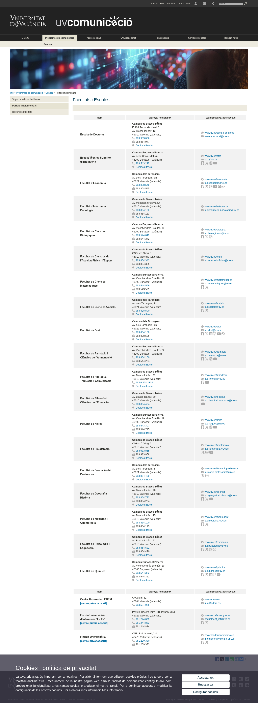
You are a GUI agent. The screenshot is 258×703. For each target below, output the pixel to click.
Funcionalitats (162, 38)
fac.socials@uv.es (214, 307)
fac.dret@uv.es (213, 330)
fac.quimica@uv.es (215, 571)
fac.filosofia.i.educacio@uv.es (221, 400)
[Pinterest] (219, 187)
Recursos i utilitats (22, 111)
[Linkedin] (210, 334)
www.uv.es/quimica (215, 567)
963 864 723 (143, 497)
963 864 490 (143, 476)
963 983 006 (143, 138)
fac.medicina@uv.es (216, 520)
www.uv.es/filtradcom (216, 375)
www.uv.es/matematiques (218, 280)
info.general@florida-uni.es (219, 638)
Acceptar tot (205, 677)
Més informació (112, 690)
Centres (48, 44)
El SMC (25, 38)
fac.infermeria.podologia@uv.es (222, 210)
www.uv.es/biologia (215, 229)
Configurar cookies (205, 692)
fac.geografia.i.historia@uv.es (221, 495)
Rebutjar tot (205, 684)
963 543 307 (143, 425)
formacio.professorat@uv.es (220, 472)
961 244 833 (143, 622)
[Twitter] (207, 163)
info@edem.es (213, 603)
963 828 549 (143, 185)
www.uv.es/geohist (215, 491)
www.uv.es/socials (214, 303)
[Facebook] (202, 163)
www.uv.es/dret (213, 326)
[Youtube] (215, 163)
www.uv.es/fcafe (213, 256)
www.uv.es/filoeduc (215, 396)
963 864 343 (143, 260)
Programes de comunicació (59, 38)
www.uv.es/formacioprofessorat (221, 468)
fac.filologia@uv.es (215, 378)
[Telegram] (218, 575)
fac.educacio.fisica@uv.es (219, 260)
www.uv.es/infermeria (216, 206)
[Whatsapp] (223, 187)
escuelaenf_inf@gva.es (217, 619)
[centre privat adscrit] (93, 603)
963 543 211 (142, 163)
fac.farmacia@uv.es (215, 355)
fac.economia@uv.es (216, 183)
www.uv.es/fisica (213, 420)
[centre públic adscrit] (93, 623)
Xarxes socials (94, 38)
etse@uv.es (211, 159)
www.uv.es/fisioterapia (217, 445)
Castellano (157, 3)
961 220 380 (143, 640)
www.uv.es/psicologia (216, 542)
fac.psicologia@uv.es (216, 545)
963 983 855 (143, 450)
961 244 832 (143, 619)
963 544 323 (143, 573)
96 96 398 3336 (144, 382)
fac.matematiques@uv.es (218, 283)
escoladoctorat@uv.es (217, 136)
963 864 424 (143, 404)
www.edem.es (212, 599)
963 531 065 (143, 605)
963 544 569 (143, 285)
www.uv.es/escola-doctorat (219, 132)
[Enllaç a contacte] (204, 3)
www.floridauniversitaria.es (219, 635)
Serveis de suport (197, 38)
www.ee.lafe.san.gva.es (217, 615)
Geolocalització (144, 145)
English (171, 3)
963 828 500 (143, 310)
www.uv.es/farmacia (215, 351)
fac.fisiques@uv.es (215, 423)
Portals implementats (24, 105)
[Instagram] (210, 163)
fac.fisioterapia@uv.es (217, 448)
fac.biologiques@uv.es (217, 233)
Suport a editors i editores (26, 99)
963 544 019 (143, 235)
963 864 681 (143, 547)
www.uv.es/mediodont (216, 517)
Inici (12, 93)
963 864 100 (143, 332)
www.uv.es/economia (216, 179)
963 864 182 (143, 210)
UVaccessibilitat (128, 38)
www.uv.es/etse (213, 156)
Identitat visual (231, 38)
